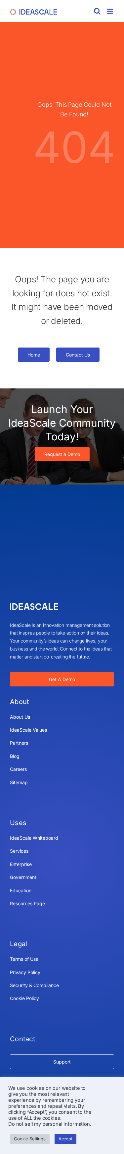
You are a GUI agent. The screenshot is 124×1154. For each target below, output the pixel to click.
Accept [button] (65, 1138)
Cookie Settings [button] (30, 1138)
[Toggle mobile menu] (110, 11)
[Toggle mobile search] (97, 11)
